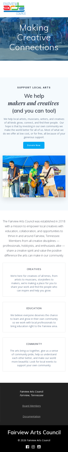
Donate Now (33, 145)
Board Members (31, 405)
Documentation (31, 416)
